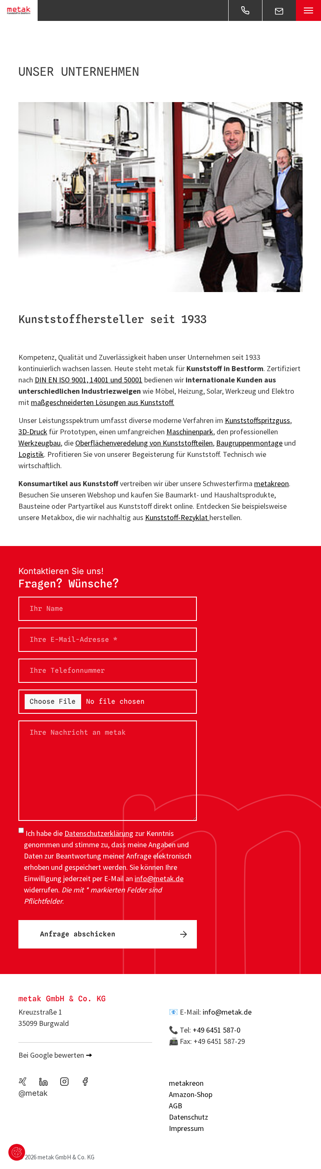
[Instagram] (64, 1081)
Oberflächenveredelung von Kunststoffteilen (144, 443)
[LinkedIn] (43, 1081)
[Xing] (22, 1081)
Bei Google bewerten (51, 1055)
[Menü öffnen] (308, 10)
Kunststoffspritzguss (257, 420)
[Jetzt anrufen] (245, 10)
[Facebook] (85, 1081)
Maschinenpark (189, 431)
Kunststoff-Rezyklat (177, 517)
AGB (175, 1105)
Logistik (31, 454)
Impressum (186, 1128)
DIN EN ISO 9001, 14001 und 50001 (89, 380)
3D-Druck (32, 431)
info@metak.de (227, 1012)
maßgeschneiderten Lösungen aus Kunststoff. (102, 402)
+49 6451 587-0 (216, 1030)
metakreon (271, 483)
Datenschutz (188, 1117)
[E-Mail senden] (279, 10)
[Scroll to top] (301, 1149)
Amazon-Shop (190, 1094)
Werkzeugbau (39, 443)
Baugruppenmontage (249, 443)
